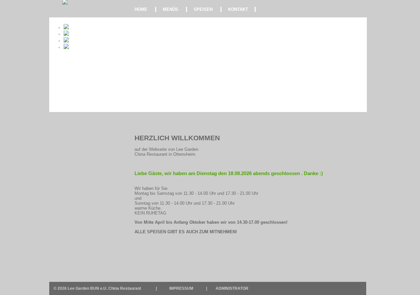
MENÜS (170, 9)
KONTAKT (238, 9)
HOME (141, 9)
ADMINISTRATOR (232, 288)
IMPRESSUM (181, 288)
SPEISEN (203, 9)
